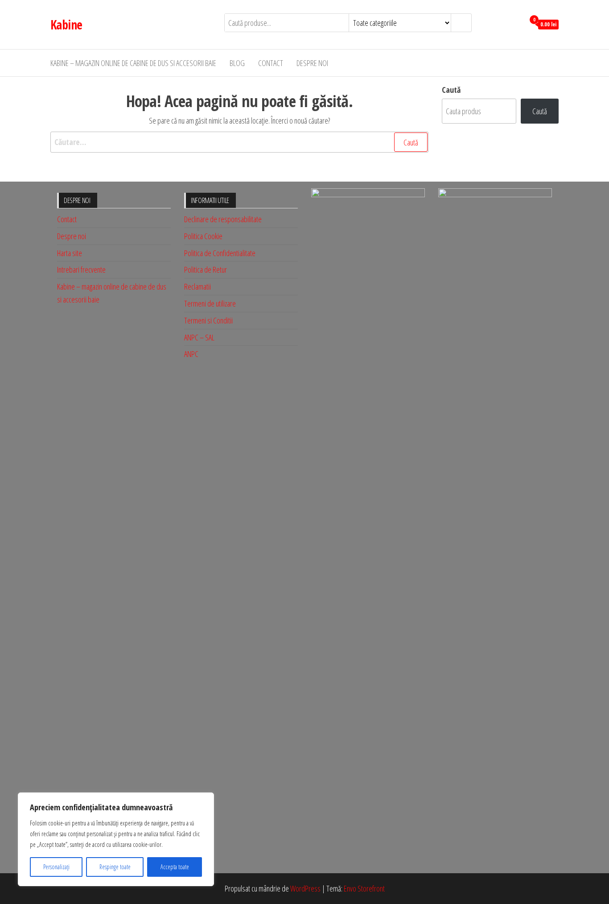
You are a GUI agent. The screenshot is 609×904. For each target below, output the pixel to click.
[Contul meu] (515, 23)
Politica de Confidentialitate (219, 253)
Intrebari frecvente (81, 269)
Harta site (69, 253)
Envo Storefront (364, 888)
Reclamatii (197, 286)
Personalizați (56, 867)
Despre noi (312, 63)
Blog (237, 63)
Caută (451, 89)
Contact (270, 63)
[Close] (204, 800)
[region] (116, 839)
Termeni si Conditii (208, 320)
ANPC (191, 353)
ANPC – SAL (199, 337)
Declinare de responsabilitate (223, 219)
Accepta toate (174, 867)
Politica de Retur (205, 269)
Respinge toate (115, 867)
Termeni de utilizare (210, 303)
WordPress (305, 888)
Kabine (66, 24)
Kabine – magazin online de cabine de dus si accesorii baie (133, 63)
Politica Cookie (203, 236)
